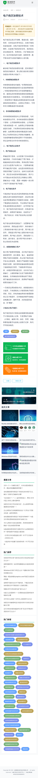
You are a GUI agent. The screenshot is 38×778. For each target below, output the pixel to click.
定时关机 (9, 687)
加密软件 (22, 668)
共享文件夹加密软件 (12, 658)
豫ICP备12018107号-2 (18, 772)
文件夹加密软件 (11, 720)
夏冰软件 (23, 682)
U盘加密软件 (22, 639)
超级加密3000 (11, 739)
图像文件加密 (25, 677)
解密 (19, 735)
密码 (22, 692)
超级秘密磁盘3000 (12, 749)
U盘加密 (9, 639)
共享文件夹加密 (11, 649)
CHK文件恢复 (10, 625)
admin (7, 19)
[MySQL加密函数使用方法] (10, 418)
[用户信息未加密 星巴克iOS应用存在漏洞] (28, 428)
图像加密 (19, 673)
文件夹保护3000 (11, 711)
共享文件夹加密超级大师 (13, 654)
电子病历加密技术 (10, 336)
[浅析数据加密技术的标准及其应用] (28, 462)
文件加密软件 (23, 706)
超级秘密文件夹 (11, 744)
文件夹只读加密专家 (12, 725)
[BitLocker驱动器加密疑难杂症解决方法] (28, 418)
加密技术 (18, 10)
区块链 (8, 673)
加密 (6, 331)
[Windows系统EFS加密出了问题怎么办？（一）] (10, 451)
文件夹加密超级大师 (12, 715)
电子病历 (25, 331)
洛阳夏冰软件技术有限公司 (21, 770)
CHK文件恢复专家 (26, 625)
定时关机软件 (10, 692)
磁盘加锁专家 (24, 730)
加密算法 (9, 668)
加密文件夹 (22, 663)
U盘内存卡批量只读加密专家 (14, 635)
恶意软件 (9, 696)
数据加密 (20, 696)
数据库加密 (9, 701)
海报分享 (18, 381)
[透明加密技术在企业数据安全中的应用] (28, 445)
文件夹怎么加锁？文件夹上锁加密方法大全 (18, 599)
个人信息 (27, 644)
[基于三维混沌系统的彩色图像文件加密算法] (10, 434)
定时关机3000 (23, 687)
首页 (12, 10)
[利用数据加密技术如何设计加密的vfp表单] (10, 467)
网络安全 (9, 735)
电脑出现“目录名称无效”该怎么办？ (15, 589)
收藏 (7, 381)
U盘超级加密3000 (12, 644)
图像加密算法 (10, 677)
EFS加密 (9, 630)
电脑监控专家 (10, 730)
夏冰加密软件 (10, 682)
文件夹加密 (27, 711)
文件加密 (9, 706)
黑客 (25, 749)
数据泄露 (22, 701)
